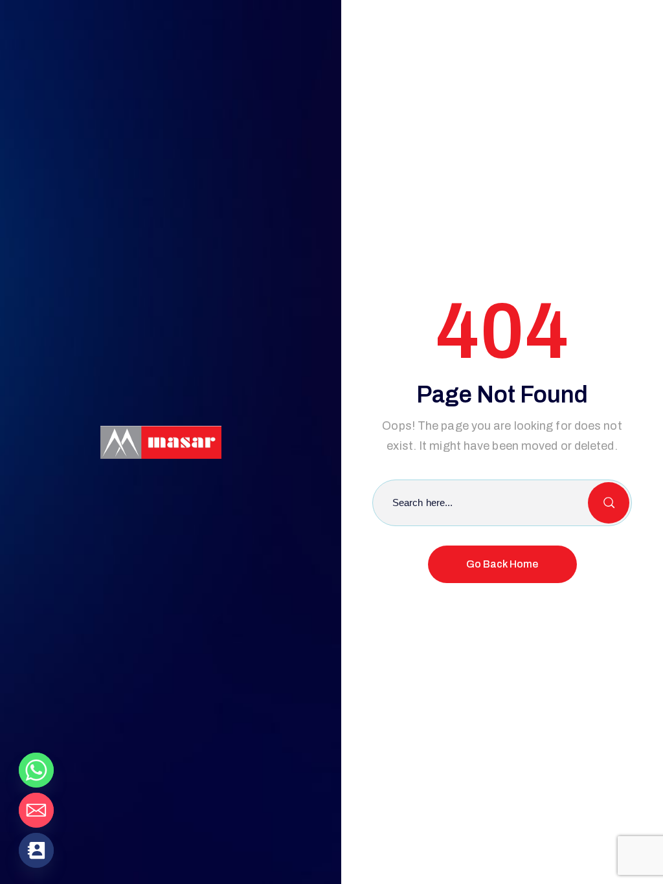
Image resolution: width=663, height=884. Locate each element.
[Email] (36, 810)
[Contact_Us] (36, 850)
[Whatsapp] (36, 770)
